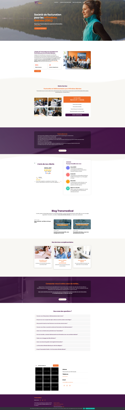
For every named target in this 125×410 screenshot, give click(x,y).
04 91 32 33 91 (63, 150)
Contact (88, 2)
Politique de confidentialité (58, 404)
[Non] (123, 408)
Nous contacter (77, 114)
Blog (84, 2)
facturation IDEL (55, 61)
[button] (61, 181)
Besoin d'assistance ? (57, 405)
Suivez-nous (56, 365)
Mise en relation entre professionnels (62, 262)
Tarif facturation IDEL (76, 2)
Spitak (63, 406)
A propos (56, 2)
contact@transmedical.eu (67, 382)
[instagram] (40, 400)
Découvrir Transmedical (41, 28)
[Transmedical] (38, 5)
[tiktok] (43, 400)
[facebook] (45, 400)
